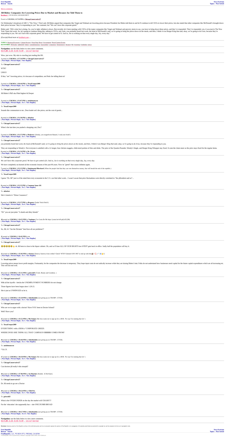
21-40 (11, 51)
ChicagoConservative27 (36, 59)
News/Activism (219, 2)
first (2, 51)
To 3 (23, 359)
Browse (3, 4)
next (34, 51)
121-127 (29, 51)
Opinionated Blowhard (36, 168)
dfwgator (31, 202)
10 (2, 219)
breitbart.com (24, 37)
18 (2, 374)
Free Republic (6, 2)
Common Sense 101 (34, 185)
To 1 (23, 85)
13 (2, 273)
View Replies (26, 60)
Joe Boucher (32, 374)
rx (29, 236)
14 (2, 298)
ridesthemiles (33, 298)
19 (2, 391)
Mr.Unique (32, 319)
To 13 (24, 414)
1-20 (6, 51)
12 (2, 254)
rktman (31, 254)
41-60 (16, 51)
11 (1, 236)
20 (2, 412)
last (37, 51)
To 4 (23, 204)
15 (2, 319)
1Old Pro (31, 391)
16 (2, 340)
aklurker (31, 118)
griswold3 (31, 273)
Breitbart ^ (4, 15)
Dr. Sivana (31, 151)
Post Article (220, 4)
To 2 (23, 119)
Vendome (31, 219)
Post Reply (6, 60)
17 (2, 357)
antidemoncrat (33, 101)
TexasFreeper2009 (34, 84)
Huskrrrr (31, 135)
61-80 (21, 51)
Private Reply (16, 60)
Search (10, 4)
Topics (212, 4)
